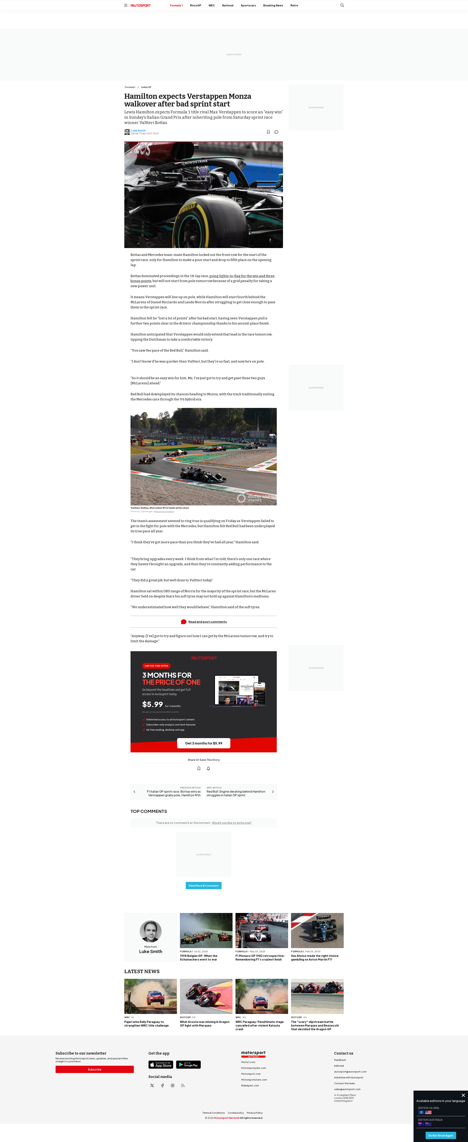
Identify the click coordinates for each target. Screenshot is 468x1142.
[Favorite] (268, 132)
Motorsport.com (251, 1073)
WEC (212, 5)
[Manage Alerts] (208, 768)
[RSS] (182, 1085)
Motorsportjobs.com (253, 1067)
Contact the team (344, 1083)
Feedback (340, 1059)
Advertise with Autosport (348, 1077)
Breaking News (273, 5)
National (227, 5)
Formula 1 (176, 5)
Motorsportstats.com (254, 1079)
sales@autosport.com (347, 1089)
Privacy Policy (255, 1112)
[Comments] (277, 132)
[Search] (342, 5)
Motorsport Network (227, 1117)
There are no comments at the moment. (204, 823)
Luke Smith (138, 130)
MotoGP (195, 5)
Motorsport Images (164, 511)
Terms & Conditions (213, 1112)
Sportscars (248, 5)
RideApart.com (250, 1085)
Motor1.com (248, 1062)
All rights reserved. (251, 1117)
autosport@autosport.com (350, 1071)
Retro (294, 5)
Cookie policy (236, 1112)
